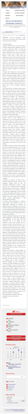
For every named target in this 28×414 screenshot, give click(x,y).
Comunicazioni (16, 31)
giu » (21, 359)
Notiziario (7, 15)
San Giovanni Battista (17, 26)
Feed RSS (10, 389)
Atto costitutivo (11, 381)
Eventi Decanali (19, 15)
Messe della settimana (13, 325)
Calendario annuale (16, 339)
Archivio (9, 320)
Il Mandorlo (11, 321)
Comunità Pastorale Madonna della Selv (14, 25)
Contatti (7, 18)
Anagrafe (10, 326)
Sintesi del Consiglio (13, 330)
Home (7, 10)
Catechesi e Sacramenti (16, 336)
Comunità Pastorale (15, 409)
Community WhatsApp (20, 10)
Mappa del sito (11, 387)
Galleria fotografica (12, 384)
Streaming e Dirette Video (16, 314)
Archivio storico (11, 386)
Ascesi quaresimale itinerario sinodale (14, 22)
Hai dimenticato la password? (12, 402)
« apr (11, 359)
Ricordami (10, 401)
